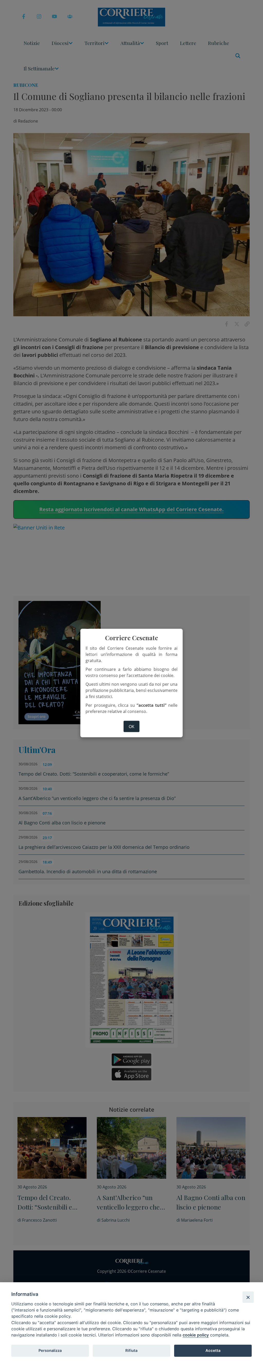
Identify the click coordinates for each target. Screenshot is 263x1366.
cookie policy (196, 1334)
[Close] (248, 1297)
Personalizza (50, 1350)
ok (131, 726)
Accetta (212, 1350)
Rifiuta (131, 1350)
